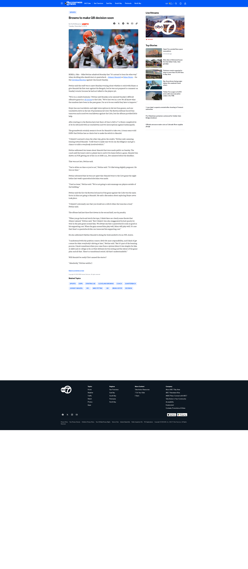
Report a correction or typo (76, 271)
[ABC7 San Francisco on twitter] (67, 415)
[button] (62, 3)
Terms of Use (115, 422)
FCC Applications (148, 422)
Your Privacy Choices (74, 422)
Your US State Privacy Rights (103, 422)
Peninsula (128, 3)
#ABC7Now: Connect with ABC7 (176, 396)
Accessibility (170, 402)
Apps (89, 405)
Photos (90, 402)
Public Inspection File (137, 422)
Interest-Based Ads (125, 422)
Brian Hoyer (128, 77)
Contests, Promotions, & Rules (175, 408)
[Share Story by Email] (132, 23)
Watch (90, 399)
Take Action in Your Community (176, 399)
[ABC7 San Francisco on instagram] (72, 415)
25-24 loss (88, 99)
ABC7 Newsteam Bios (173, 392)
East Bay (109, 3)
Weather (90, 392)
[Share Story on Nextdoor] (127, 23)
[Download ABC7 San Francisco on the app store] (171, 414)
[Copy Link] (136, 23)
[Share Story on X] (118, 23)
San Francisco (98, 3)
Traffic (90, 396)
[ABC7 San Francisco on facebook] (63, 415)
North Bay (137, 3)
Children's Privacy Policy (88, 422)
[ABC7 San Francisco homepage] (73, 3)
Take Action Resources (142, 389)
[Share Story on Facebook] (114, 23)
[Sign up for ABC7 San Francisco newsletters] (77, 415)
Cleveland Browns (79, 79)
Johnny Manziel (114, 77)
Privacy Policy (64, 422)
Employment (170, 405)
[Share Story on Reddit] (123, 23)
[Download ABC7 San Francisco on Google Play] (182, 414)
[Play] (165, 26)
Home (90, 389)
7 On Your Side (140, 392)
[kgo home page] (66, 389)
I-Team (137, 396)
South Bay (118, 3)
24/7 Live (87, 3)
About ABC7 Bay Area (173, 389)
